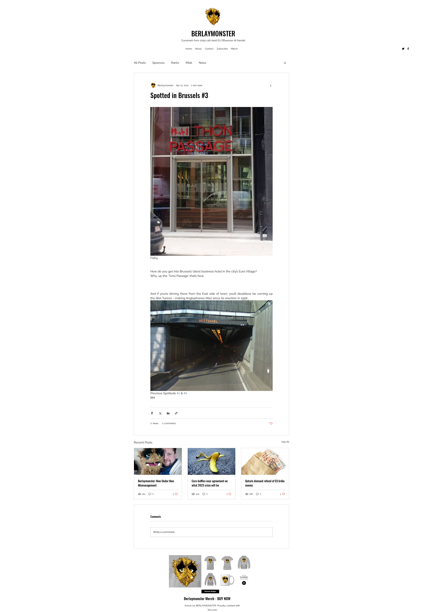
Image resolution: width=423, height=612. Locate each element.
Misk (189, 62)
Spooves (158, 62)
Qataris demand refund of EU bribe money (265, 483)
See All (285, 441)
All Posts (140, 62)
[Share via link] (176, 413)
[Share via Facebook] (152, 413)
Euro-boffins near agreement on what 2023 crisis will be (210, 483)
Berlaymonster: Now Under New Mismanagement (156, 483)
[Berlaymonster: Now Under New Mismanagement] (158, 461)
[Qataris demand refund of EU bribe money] (265, 461)
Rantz (175, 62)
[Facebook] (408, 48)
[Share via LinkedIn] (168, 413)
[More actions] (271, 85)
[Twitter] (403, 48)
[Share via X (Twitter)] (160, 413)
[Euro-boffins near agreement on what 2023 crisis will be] (211, 461)
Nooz (202, 62)
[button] (285, 62)
